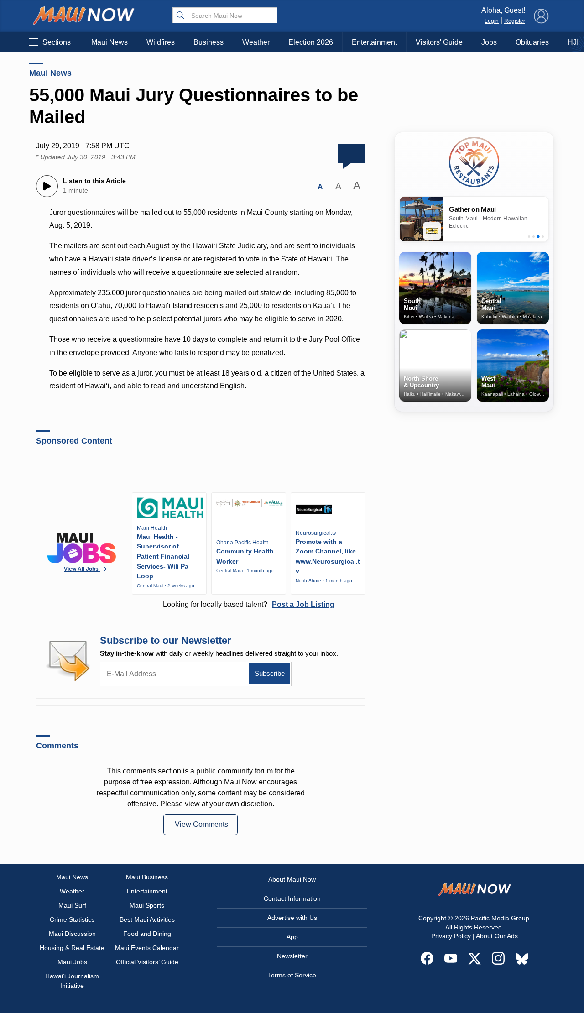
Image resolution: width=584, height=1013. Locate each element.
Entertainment (374, 42)
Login (492, 21)
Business (208, 42)
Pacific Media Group (500, 918)
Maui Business (147, 877)
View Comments (201, 824)
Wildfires (160, 42)
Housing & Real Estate (72, 947)
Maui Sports (147, 905)
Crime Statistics (72, 919)
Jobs (489, 42)
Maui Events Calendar (147, 947)
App (292, 936)
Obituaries (532, 42)
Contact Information (292, 898)
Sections (56, 42)
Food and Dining (147, 933)
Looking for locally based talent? (248, 604)
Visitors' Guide (439, 42)
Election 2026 (310, 42)
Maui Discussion (72, 933)
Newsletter (292, 956)
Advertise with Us (292, 917)
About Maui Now (292, 879)
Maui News (109, 42)
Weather (256, 42)
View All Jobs (82, 569)
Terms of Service (292, 975)
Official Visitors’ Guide (147, 962)
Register (514, 21)
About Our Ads (497, 936)
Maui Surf (72, 905)
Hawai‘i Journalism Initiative (72, 980)
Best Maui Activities (147, 919)
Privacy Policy (451, 936)
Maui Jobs (72, 962)
